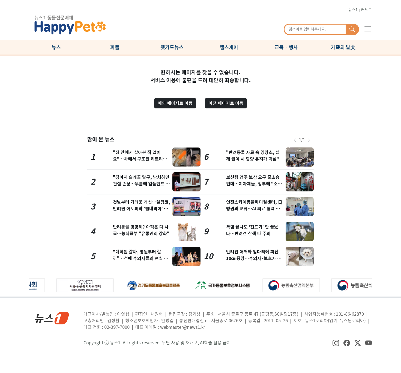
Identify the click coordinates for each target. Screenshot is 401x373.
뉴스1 (353, 9)
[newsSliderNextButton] (308, 140)
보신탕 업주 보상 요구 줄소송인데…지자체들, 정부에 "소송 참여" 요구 (254, 183)
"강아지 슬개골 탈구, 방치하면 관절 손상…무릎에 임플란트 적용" (141, 183)
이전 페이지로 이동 (225, 103)
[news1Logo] (52, 318)
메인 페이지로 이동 (175, 103)
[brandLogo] (70, 24)
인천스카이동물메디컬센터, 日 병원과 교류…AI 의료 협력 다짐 (254, 208)
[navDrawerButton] (368, 28)
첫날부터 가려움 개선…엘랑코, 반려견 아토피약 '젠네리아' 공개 (141, 208)
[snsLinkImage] (336, 342)
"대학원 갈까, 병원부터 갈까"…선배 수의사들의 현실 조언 (140, 258)
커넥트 (366, 9)
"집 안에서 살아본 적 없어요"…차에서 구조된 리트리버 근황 (140, 159)
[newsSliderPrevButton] (295, 140)
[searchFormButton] (352, 29)
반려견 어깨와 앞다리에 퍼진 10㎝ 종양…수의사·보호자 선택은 (253, 258)
